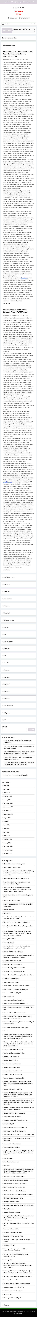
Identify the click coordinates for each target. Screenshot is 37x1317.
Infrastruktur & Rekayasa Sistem (13, 964)
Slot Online (7, 1165)
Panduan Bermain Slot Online (12, 1067)
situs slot (6, 627)
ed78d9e (6, 59)
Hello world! (24, 775)
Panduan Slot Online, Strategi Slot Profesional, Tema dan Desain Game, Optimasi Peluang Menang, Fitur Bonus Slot (19, 1102)
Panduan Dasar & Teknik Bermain (13, 1071)
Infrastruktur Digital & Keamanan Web (14, 968)
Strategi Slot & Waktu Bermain (12, 1212)
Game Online (7, 913)
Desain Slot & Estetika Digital (12, 900)
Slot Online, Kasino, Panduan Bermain (14, 1187)
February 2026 (8, 796)
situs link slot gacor (9, 577)
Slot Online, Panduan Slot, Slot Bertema (15, 1191)
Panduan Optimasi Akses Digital (13, 1089)
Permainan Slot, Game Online (12, 1144)
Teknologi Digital (8, 1260)
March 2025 (7, 835)
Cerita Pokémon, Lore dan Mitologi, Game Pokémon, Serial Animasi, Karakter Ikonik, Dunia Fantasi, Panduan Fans (19, 873)
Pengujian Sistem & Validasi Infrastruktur (15, 1120)
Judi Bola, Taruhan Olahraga (11, 978)
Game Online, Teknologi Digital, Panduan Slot (16, 922)
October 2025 (7, 810)
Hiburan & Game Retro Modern (12, 960)
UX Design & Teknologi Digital (12, 1298)
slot (5, 634)
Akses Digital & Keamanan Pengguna (14, 864)
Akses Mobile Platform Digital (12, 867)
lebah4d (6, 1031)
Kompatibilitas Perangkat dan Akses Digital (16, 1027)
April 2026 (6, 789)
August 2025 (7, 818)
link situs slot (7, 599)
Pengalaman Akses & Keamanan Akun (14, 1113)
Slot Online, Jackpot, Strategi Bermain (14, 1176)
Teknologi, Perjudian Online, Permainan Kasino (17, 1283)
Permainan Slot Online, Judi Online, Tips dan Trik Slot (19, 1135)
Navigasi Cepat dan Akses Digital (13, 1049)
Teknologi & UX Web (9, 1245)
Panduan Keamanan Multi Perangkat (14, 1078)
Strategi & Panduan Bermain (11, 1201)
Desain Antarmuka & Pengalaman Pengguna (16, 878)
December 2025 (8, 803)
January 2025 (7, 843)
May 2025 (6, 828)
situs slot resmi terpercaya (11, 1162)
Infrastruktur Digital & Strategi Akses (14, 971)
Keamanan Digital (9, 996)
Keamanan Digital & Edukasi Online (14, 1000)
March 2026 (7, 793)
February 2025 (8, 839)
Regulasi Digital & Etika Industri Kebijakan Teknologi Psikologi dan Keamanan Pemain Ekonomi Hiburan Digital (18, 1153)
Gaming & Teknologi (9, 942)
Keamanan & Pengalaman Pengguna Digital (16, 989)
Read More (6, 303)
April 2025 (6, 832)
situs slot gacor (8, 641)
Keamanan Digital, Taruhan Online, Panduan (16, 1003)
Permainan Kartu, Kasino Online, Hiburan (15, 1127)
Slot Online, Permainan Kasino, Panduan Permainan (18, 1194)
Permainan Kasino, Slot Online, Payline (15, 1131)
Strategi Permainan (9, 1209)
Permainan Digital (9, 1124)
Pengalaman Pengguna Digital (12, 1117)
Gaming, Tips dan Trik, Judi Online (13, 951)
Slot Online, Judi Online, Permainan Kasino (16, 1180)
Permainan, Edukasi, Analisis (12, 1147)
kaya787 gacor (7, 482)
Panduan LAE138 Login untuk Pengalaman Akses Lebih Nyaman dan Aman (18, 2)
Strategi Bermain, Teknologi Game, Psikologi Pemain (19, 1205)
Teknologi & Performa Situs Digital (13, 1236)
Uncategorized (8, 1294)
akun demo (24, 278)
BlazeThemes (19, 1313)
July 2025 (6, 821)
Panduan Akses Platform (11, 1060)
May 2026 (6, 785)
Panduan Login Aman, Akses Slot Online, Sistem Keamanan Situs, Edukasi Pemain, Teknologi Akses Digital (18, 1083)
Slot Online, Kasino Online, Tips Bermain (15, 1184)
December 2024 (8, 846)
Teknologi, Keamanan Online (12, 1280)
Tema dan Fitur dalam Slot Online (13, 1291)
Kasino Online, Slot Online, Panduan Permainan (17, 986)
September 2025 (8, 814)
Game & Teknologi (9, 909)
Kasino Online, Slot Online (11, 982)
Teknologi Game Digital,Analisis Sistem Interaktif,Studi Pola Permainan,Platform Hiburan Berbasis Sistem (17, 1265)
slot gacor (6, 584)
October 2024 (7, 853)
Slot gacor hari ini (9, 620)
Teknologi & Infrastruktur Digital (13, 1232)
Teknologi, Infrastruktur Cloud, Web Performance (17, 1276)
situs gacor (7, 677)
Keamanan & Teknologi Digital (12, 993)
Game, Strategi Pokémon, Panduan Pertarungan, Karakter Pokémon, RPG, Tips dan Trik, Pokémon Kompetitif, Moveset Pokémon (17, 933)
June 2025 (6, 825)
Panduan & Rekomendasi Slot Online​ (14, 1053)
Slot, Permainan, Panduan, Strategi (13, 1198)
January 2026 (7, 800)
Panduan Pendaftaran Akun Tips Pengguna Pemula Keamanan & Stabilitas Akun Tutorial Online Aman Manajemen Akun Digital (18, 1094)
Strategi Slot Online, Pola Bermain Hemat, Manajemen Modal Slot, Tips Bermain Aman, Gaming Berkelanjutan (19, 1218)
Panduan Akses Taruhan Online (12, 1064)
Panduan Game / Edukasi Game (13, 1074)
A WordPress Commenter (11, 775)
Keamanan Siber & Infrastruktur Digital (14, 1013)
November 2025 (8, 807)
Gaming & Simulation (10, 939)
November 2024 (8, 850)
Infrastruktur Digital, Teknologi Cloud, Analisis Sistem (19, 975)
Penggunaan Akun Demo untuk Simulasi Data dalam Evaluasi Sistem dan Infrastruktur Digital (18, 54)
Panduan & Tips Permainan (11, 1056)
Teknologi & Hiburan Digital (11, 1229)
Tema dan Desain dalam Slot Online (14, 1287)
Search (4, 726)
